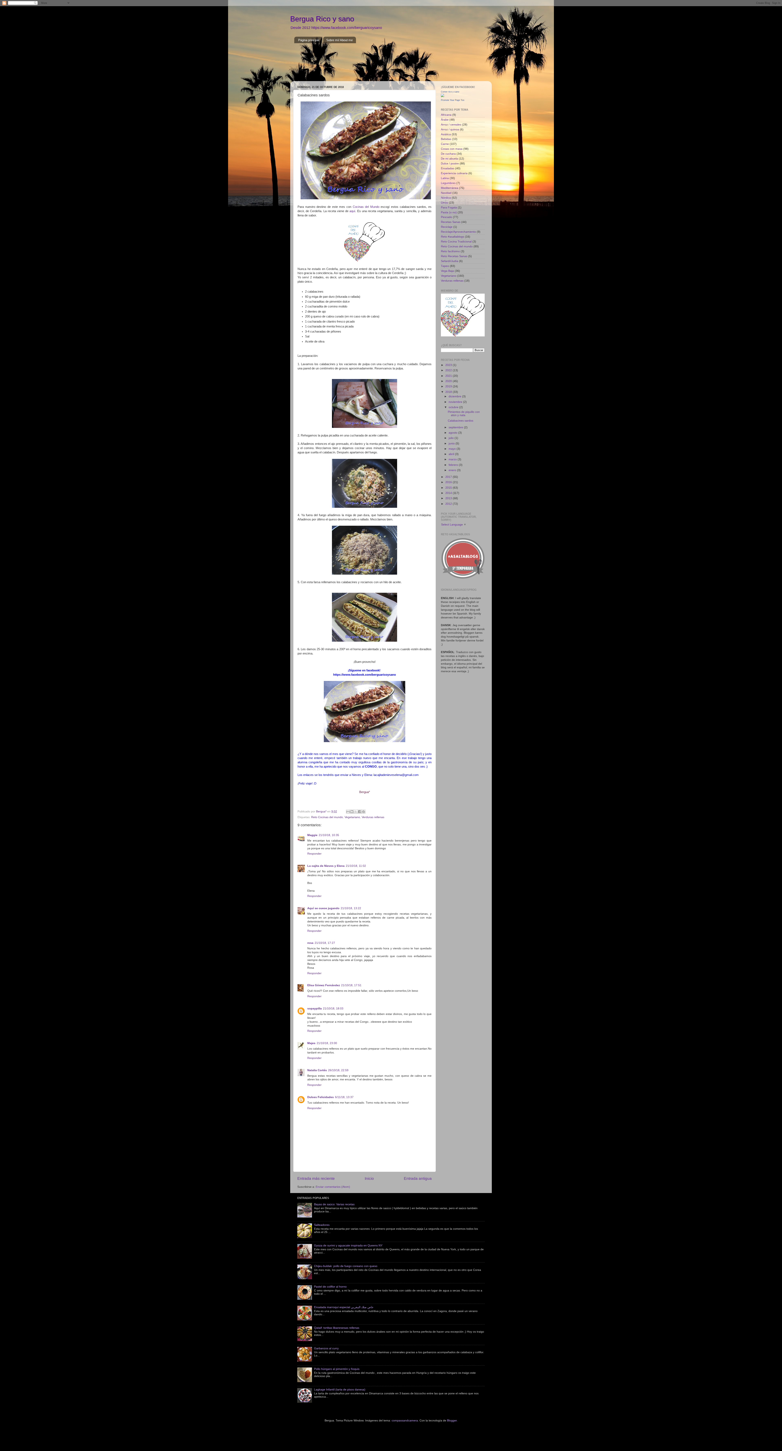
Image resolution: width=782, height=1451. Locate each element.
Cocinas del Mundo (366, 206)
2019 (449, 386)
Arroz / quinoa (450, 129)
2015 (449, 487)
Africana (446, 114)
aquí (352, 211)
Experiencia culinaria (454, 173)
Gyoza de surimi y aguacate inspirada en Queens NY (348, 1245)
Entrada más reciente (316, 1178)
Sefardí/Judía (449, 261)
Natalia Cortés (317, 1070)
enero (453, 470)
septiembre (456, 427)
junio (452, 443)
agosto (453, 432)
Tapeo (445, 266)
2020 (449, 381)
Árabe (445, 119)
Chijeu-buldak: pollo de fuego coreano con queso (345, 1266)
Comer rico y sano (450, 91)
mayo (453, 448)
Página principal (308, 40)
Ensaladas (447, 168)
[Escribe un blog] (352, 812)
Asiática (446, 134)
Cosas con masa (451, 148)
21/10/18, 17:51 (351, 985)
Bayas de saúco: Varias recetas (334, 1204)
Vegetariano (352, 817)
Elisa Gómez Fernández (323, 985)
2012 (449, 503)
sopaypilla (314, 1008)
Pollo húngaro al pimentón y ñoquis (336, 1369)
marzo (453, 459)
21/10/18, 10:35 (329, 835)
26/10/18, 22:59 (338, 1070)
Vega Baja (447, 270)
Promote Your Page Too (452, 100)
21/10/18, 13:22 (351, 908)
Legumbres (448, 183)
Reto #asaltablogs (452, 236)
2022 (449, 370)
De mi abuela (449, 158)
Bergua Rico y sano (322, 19)
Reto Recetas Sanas (454, 256)
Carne (445, 143)
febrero (454, 464)
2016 (449, 482)
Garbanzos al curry (326, 1348)
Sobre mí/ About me (339, 40)
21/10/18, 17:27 (325, 942)
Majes (311, 1043)
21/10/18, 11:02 (356, 865)
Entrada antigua (418, 1178)
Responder (314, 853)
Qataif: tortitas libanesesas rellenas (336, 1327)
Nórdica (446, 197)
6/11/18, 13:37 (344, 1097)
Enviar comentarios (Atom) (333, 1186)
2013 (449, 498)
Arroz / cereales (451, 124)
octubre (454, 407)
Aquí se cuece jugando (323, 908)
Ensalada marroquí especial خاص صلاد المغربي (343, 1307)
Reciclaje (447, 226)
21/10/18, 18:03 (333, 1008)
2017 (449, 476)
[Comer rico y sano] (442, 96)
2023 (449, 365)
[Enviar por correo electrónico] (348, 812)
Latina (445, 178)
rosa (310, 942)
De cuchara (448, 153)
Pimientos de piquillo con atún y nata (464, 413)
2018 (449, 391)
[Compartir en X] (356, 812)
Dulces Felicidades (320, 1097)
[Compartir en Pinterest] (363, 812)
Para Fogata (449, 207)
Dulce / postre (450, 163)
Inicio (369, 1178)
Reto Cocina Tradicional (456, 241)
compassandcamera (405, 1420)
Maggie (312, 835)
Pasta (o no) (449, 212)
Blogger (452, 1420)
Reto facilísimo (450, 251)
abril (452, 454)
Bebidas (446, 139)
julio (452, 438)
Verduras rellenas (373, 817)
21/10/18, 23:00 (327, 1043)
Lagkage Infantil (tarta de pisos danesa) (339, 1389)
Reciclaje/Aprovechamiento (458, 231)
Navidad (446, 192)
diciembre (455, 396)
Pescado (446, 217)
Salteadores (321, 1224)
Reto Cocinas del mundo (327, 817)
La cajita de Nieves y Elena (326, 865)
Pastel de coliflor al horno (330, 1286)
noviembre (456, 401)
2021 (449, 375)
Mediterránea (449, 188)
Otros (444, 202)
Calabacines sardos (460, 420)
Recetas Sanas (450, 222)
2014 (449, 493)
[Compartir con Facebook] (360, 812)
